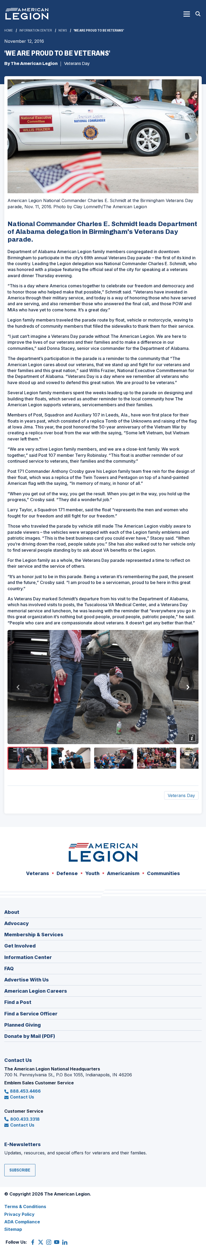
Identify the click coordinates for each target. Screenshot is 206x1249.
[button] (186, 13)
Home (8, 30)
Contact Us (22, 1097)
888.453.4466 (25, 1091)
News (62, 30)
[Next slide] (187, 687)
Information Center (35, 30)
